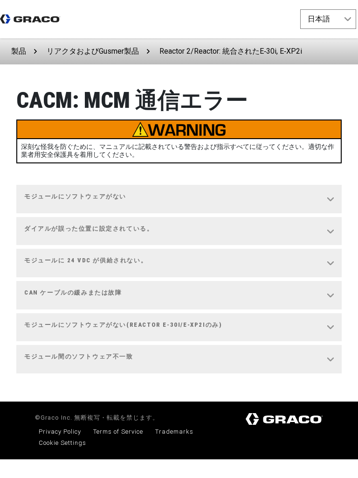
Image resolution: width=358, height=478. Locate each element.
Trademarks (174, 431)
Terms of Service (118, 431)
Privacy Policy (60, 431)
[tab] (179, 199)
